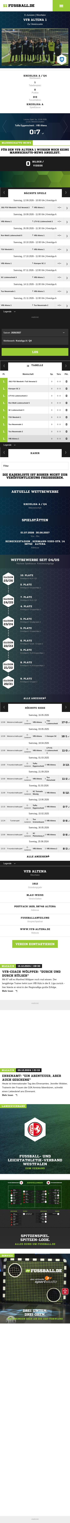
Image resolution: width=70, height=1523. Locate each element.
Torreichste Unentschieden (66, 707)
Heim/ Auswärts (66, 366)
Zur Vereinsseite (35, 24)
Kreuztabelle (4, 366)
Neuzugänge (66, 452)
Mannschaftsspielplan (4, 192)
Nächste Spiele (35, 193)
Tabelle (37, 365)
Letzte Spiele (66, 192)
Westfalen (41, 15)
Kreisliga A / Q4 (35, 76)
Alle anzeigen (33, 698)
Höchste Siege (35, 708)
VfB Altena (35, 871)
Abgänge (4, 452)
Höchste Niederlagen (4, 707)
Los (35, 351)
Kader (35, 453)
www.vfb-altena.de (35, 929)
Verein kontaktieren (35, 943)
